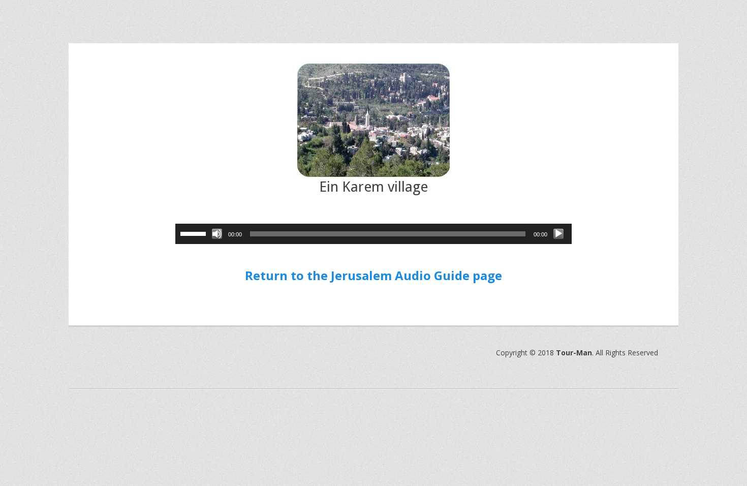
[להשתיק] (217, 234)
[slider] (194, 233)
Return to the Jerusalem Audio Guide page (373, 275)
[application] (373, 234)
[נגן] (558, 234)
